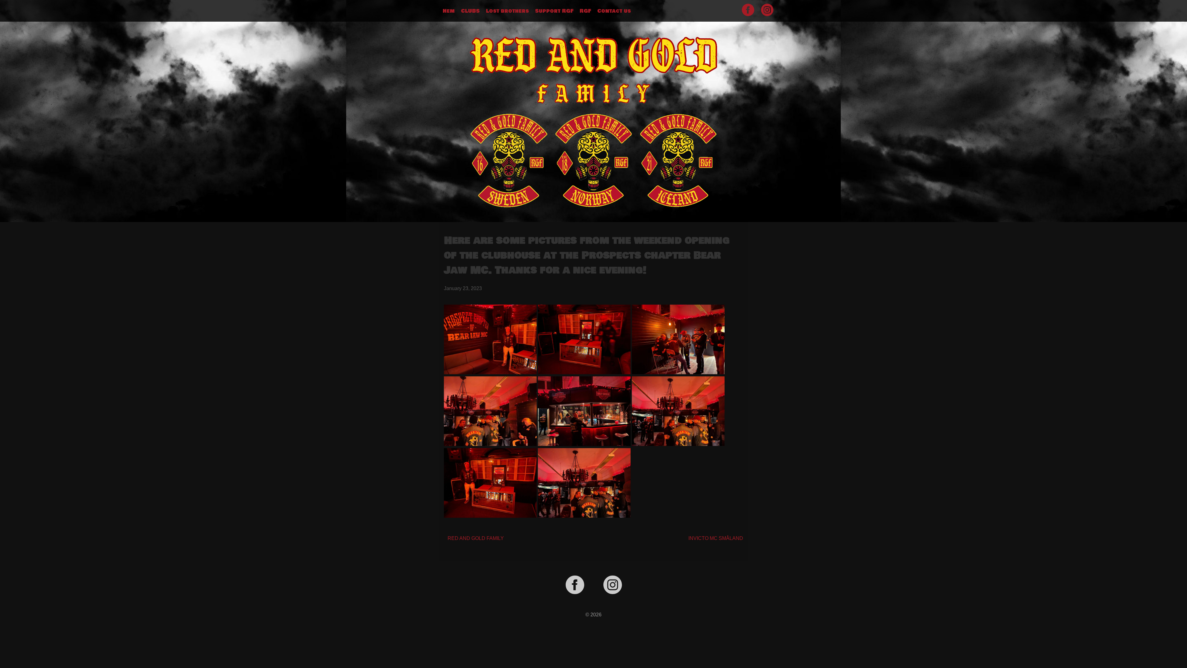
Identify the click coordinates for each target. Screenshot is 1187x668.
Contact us (614, 11)
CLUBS (470, 11)
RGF (585, 11)
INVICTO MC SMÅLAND (715, 538)
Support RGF (554, 11)
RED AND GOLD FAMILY (476, 538)
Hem (449, 11)
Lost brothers (507, 11)
